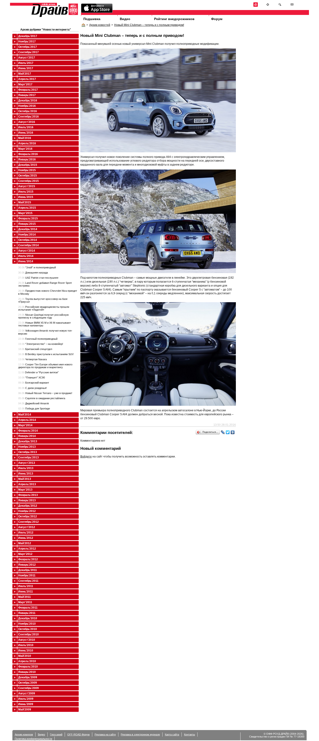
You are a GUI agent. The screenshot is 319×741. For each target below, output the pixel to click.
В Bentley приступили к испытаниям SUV (46, 354)
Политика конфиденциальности (33, 738)
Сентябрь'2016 (28, 116)
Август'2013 (26, 462)
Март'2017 (25, 84)
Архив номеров (24, 734)
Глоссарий (56, 734)
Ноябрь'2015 (27, 170)
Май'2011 (24, 597)
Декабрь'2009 (27, 677)
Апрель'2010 (27, 661)
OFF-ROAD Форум (78, 734)
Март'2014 (25, 425)
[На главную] (255, 6)
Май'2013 (24, 479)
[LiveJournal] (222, 432)
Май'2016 (24, 138)
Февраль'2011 (28, 607)
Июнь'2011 (25, 591)
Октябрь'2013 (27, 452)
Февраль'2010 (28, 666)
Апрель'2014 (27, 420)
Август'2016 (26, 122)
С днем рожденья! (32, 388)
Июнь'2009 (25, 704)
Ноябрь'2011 (26, 575)
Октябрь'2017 (27, 46)
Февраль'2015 (28, 218)
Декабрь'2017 (27, 36)
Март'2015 (25, 213)
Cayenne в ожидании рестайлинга (41, 398)
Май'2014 (24, 414)
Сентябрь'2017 (28, 52)
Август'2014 (26, 250)
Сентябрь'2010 (28, 634)
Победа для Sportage (34, 408)
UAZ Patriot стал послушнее (38, 277)
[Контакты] (292, 6)
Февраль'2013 (28, 495)
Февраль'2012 (28, 559)
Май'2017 (24, 73)
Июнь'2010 (25, 650)
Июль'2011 (25, 586)
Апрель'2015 (27, 207)
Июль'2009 (25, 698)
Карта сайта (172, 734)
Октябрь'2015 (27, 175)
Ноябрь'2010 (27, 623)
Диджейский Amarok (33, 403)
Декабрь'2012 (27, 505)
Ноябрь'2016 (27, 105)
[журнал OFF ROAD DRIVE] (54, 16)
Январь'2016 (27, 159)
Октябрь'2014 (27, 240)
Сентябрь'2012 (28, 521)
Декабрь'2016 (27, 100)
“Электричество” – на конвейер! (40, 344)
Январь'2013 (27, 500)
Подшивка (91, 19)
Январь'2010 (27, 672)
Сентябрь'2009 (28, 688)
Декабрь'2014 (27, 229)
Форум (216, 19)
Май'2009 (24, 709)
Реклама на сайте (105, 734)
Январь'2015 (27, 223)
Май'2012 (24, 543)
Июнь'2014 (25, 261)
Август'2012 (26, 527)
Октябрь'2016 (27, 111)
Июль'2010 (25, 645)
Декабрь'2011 (27, 570)
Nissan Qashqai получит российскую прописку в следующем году (43, 316)
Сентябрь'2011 (28, 580)
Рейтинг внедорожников (174, 19)
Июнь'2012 (25, 538)
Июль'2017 (25, 63)
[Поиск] (280, 6)
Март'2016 (25, 148)
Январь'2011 (26, 613)
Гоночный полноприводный (37, 338)
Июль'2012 (25, 532)
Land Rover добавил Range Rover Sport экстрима (45, 284)
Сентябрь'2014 (28, 245)
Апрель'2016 (27, 143)
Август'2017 (26, 57)
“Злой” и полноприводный (37, 267)
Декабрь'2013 (27, 441)
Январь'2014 (27, 436)
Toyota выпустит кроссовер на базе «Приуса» (42, 300)
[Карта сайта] (268, 6)
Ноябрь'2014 (27, 234)
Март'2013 (25, 489)
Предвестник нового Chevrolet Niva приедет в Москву (47, 292)
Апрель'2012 (27, 548)
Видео (125, 19)
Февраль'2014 (28, 430)
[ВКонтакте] (232, 432)
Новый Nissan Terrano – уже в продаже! (45, 393)
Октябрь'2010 (27, 629)
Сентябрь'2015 (28, 181)
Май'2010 (24, 656)
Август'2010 (26, 639)
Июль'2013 (25, 468)
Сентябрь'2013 (28, 457)
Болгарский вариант (33, 382)
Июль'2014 (25, 256)
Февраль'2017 (28, 89)
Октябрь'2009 (27, 682)
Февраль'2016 (28, 154)
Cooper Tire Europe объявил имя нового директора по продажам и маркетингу (45, 366)
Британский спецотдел (35, 349)
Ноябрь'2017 (27, 41)
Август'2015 (26, 186)
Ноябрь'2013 (27, 446)
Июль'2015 (25, 191)
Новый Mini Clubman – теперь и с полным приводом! (149, 25)
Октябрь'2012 (27, 516)
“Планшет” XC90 (31, 377)
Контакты (189, 734)
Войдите (86, 456)
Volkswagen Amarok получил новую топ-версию (45, 332)
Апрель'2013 (27, 484)
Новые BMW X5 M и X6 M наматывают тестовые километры (44, 324)
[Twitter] (227, 432)
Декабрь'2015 (27, 164)
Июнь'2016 (25, 132)
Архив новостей (99, 25)
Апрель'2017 (27, 79)
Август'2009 (26, 693)
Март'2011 (25, 602)
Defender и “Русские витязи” (38, 372)
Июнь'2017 (25, 68)
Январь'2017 (27, 95)
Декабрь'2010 (27, 618)
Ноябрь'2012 (27, 511)
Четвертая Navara (32, 359)
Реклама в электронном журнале (140, 734)
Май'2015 (24, 202)
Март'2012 (25, 554)
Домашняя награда (33, 272)
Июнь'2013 (25, 473)
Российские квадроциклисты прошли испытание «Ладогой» (43, 308)
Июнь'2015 (25, 197)
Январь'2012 (27, 564)
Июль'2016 (25, 127)
